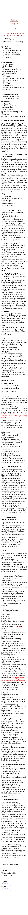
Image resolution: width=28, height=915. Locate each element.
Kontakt (13, 898)
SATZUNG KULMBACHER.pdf (7, 884)
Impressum (20, 906)
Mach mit (22, 904)
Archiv (5, 906)
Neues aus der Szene (10, 904)
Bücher (14, 902)
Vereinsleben (21, 900)
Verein (19, 898)
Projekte (11, 900)
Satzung (12, 906)
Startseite (5, 898)
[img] (14, 9)
